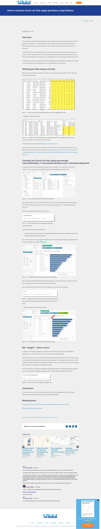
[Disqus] (50, 483)
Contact (68, 523)
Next (91, 21)
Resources (39, 523)
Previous (86, 21)
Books (46, 523)
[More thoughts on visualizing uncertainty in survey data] (57, 437)
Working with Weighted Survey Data (32, 408)
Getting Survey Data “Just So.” (49, 144)
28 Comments (54, 417)
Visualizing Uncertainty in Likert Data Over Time (71, 450)
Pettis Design (58, 526)
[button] (71, 2)
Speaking (53, 523)
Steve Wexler (26, 417)
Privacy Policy (45, 526)
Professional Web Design (67, 526)
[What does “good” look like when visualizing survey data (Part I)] (43, 437)
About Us (60, 523)
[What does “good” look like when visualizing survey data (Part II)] (29, 437)
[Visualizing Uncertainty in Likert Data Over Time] (72, 437)
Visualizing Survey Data (45, 417)
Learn (32, 523)
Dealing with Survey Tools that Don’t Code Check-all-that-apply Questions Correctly (45, 404)
